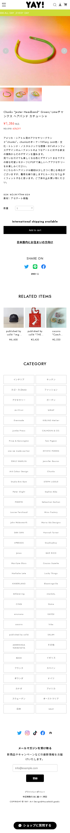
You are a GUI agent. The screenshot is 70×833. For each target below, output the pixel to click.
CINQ (19, 604)
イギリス (51, 657)
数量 (6, 208)
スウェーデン (19, 698)
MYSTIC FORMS (51, 450)
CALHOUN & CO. (51, 430)
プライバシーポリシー (35, 792)
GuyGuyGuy (51, 542)
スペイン (51, 668)
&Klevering (19, 593)
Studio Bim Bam (19, 481)
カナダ (18, 688)
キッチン (51, 379)
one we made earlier (19, 450)
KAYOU (51, 614)
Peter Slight (19, 491)
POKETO (19, 501)
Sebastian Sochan (51, 501)
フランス (19, 668)
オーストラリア (51, 698)
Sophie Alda (51, 491)
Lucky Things (51, 573)
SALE (51, 708)
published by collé (19, 634)
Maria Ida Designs (51, 522)
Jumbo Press (19, 430)
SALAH (51, 634)
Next (64, 51)
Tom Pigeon (51, 440)
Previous (6, 51)
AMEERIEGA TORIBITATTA (19, 646)
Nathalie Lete (19, 573)
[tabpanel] (35, 51)
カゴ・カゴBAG (19, 389)
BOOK (19, 657)
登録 (35, 778)
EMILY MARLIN (19, 461)
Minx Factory (51, 512)
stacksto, (51, 593)
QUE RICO (51, 552)
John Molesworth (18, 522)
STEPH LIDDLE (51, 481)
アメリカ (51, 688)
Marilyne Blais (19, 563)
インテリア (19, 379)
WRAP (51, 410)
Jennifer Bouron (51, 461)
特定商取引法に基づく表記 (35, 796)
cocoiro (19, 624)
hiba (51, 624)
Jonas (19, 552)
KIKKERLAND (19, 583)
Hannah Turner (51, 532)
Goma (51, 604)
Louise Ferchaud (18, 512)
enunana (19, 614)
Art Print (19, 410)
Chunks (51, 471)
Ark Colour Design (19, 471)
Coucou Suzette (51, 563)
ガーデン (51, 400)
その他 (51, 644)
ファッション (51, 389)
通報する (35, 274)
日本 (19, 708)
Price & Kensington (19, 440)
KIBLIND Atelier (51, 420)
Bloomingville (51, 583)
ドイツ (51, 678)
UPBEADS (19, 542)
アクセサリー (19, 400)
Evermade (19, 420)
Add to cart (35, 230)
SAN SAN (19, 532)
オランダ (19, 678)
